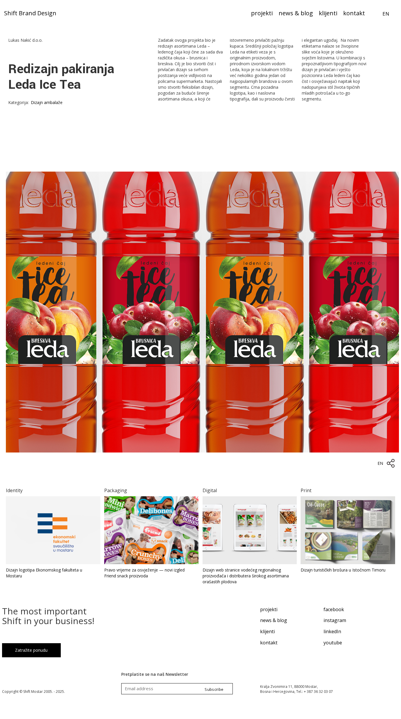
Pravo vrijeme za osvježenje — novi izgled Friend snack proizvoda (144, 573)
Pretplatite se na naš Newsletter (154, 674)
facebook (334, 609)
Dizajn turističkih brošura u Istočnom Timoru (343, 570)
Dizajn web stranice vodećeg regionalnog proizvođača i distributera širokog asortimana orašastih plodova (246, 575)
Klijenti (328, 13)
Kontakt (354, 13)
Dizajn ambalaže (47, 102)
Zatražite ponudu (31, 650)
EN (386, 13)
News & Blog (296, 13)
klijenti (267, 631)
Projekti (262, 13)
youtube (333, 642)
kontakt (268, 642)
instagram (335, 620)
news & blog (273, 620)
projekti (268, 609)
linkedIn (332, 631)
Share (390, 463)
